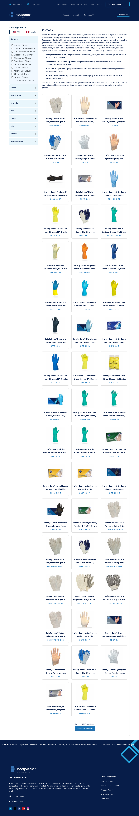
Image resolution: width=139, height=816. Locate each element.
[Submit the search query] (109, 4)
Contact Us (35, 4)
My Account (123, 15)
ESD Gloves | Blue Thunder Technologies (118, 744)
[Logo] (21, 15)
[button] (65, 4)
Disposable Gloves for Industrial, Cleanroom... (38, 744)
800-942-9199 (18, 4)
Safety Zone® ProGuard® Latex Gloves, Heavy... (78, 744)
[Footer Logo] (23, 769)
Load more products (85, 728)
